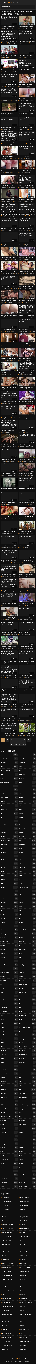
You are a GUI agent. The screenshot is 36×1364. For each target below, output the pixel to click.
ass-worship (8, 797)
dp (8, 1039)
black (8, 634)
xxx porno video (7, 1298)
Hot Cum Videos (7, 1236)
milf (15, 57)
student (27, 1066)
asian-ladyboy (8, 782)
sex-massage (27, 984)
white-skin (27, 1175)
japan (27, 782)
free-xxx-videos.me (8, 1291)
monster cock (31, 144)
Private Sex (5, 1205)
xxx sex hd (5, 1256)
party (27, 926)
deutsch (8, 1019)
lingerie (28, 663)
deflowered (8, 1011)
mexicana (27, 836)
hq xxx (22, 1209)
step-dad (27, 1042)
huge (27, 766)
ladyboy (28, 86)
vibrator (27, 1151)
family (8, 1066)
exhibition (8, 1054)
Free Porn (23, 1279)
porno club (5, 1259)
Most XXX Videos (7, 1263)
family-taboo (8, 1074)
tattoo (27, 1081)
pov (8, 28)
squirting (27, 1039)
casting (8, 922)
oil (27, 879)
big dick (10, 43)
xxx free (5, 1287)
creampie (15, 288)
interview (27, 778)
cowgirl (8, 953)
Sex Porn (5, 1349)
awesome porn (24, 1201)
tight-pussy (27, 1124)
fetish (30, 374)
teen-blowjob (27, 1097)
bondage (9, 446)
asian (3, 86)
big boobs (26, 230)
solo (9, 691)
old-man (27, 891)
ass (31, 28)
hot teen (23, 1263)
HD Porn (22, 1310)
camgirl (8, 914)
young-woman (27, 1186)
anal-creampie (8, 770)
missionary (27, 844)
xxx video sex (24, 1213)
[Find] (33, 7)
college (8, 937)
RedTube (23, 1283)
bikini (8, 871)
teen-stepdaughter (27, 1105)
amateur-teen (8, 759)
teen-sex (27, 1101)
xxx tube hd (24, 1221)
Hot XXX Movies (25, 1267)
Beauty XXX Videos (26, 1302)
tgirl (27, 1112)
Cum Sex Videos (7, 1275)
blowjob (4, 71)
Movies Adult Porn (7, 1306)
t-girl (27, 1074)
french (8, 1112)
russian (27, 976)
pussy (25, 288)
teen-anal (27, 1093)
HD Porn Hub (6, 1252)
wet (27, 432)
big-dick (8, 856)
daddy (8, 1000)
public (15, 576)
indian (31, 504)
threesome (29, 389)
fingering (8, 1089)
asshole (31, 562)
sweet (14, 446)
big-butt (8, 848)
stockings (27, 1058)
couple (13, 418)
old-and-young (27, 887)
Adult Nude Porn (7, 1302)
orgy (27, 906)
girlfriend (8, 1132)
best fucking (6, 1244)
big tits (4, 28)
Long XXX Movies (7, 1228)
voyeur (27, 1159)
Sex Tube (5, 1318)
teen (11, 57)
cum (27, 71)
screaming (27, 980)
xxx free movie (7, 1232)
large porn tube (7, 1314)
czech (8, 992)
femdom (8, 1081)
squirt (27, 1035)
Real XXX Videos (25, 1341)
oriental (27, 910)
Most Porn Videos (7, 1240)
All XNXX (23, 1345)
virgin (27, 1155)
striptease (27, 1062)
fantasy (8, 1077)
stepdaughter (27, 1054)
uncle (27, 1140)
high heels (5, 230)
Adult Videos (6, 1326)
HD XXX (22, 1306)
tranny (27, 1132)
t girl (12, 28)
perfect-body (27, 930)
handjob (21, 158)
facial (8, 1062)
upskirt (4, 576)
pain (27, 918)
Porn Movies (6, 1310)
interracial (27, 360)
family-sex (8, 1070)
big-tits (8, 867)
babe (26, 57)
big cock (4, 43)
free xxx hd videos (8, 1217)
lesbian (26, 374)
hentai (3, 504)
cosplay (8, 945)
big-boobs (8, 844)
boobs (32, 230)
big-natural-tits (8, 864)
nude (27, 871)
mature (28, 446)
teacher (27, 1085)
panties (32, 43)
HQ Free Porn (6, 1333)
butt (8, 910)
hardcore (21, 28)
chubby (8, 930)
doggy (8, 1027)
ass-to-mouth (8, 794)
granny (8, 1147)
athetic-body (8, 809)
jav (27, 790)
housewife (27, 762)
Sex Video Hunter (7, 1224)
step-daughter (27, 1046)
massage (27, 825)
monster (27, 852)
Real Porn (10, 2)
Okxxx (4, 1213)
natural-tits (27, 867)
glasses (8, 1136)
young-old (27, 1182)
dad (8, 996)
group (8, 1151)
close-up (8, 934)
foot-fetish (8, 1109)
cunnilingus (8, 980)
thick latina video (25, 1287)
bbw (8, 817)
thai (27, 1116)
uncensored (27, 1136)
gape (8, 1124)
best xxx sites (6, 1322)
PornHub (23, 1349)
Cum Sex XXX (6, 1201)
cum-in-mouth (8, 972)
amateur (26, 43)
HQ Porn (23, 1322)
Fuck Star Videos (25, 1314)
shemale (21, 86)
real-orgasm (27, 965)
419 (20, 744)
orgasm (27, 902)
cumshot (21, 71)
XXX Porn (23, 1275)
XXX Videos (5, 1209)
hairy (20, 288)
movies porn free (7, 1221)
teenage (27, 1109)
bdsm (3, 446)
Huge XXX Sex (24, 1294)
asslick (8, 805)
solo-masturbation (27, 1027)
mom (27, 848)
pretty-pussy (27, 949)
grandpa (8, 1144)
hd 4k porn (5, 1197)
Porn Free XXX (6, 1329)
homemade (8, 1182)
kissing (27, 797)
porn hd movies (7, 1279)
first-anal (8, 1093)
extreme (8, 1058)
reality (26, 201)
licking (26, 504)
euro (8, 1046)
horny (8, 1186)
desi (8, 1015)
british (8, 899)
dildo (8, 1023)
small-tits (27, 1019)
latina (27, 805)
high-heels (8, 1179)
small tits (31, 57)
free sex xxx (24, 1205)
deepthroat (8, 1004)
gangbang (8, 1120)
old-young (27, 895)
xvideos (22, 1224)
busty (9, 158)
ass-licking (8, 790)
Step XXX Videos (25, 1217)
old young (31, 648)
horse (29, 591)
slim (15, 302)
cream (8, 957)
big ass (13, 461)
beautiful (8, 825)
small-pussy (27, 1015)
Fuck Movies (6, 1341)
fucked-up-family (8, 1116)
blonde (32, 533)
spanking (21, 706)
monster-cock (27, 856)
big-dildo (8, 860)
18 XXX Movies (6, 1267)
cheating (14, 634)
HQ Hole (22, 1232)
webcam (28, 158)
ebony (8, 1042)
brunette (8, 902)
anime (8, 504)
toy (27, 1128)
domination (8, 1035)
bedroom (8, 832)
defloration (8, 1007)
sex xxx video (24, 1252)
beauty (8, 829)
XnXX (22, 1333)
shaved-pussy (27, 992)
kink (27, 794)
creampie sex (24, 1329)
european (8, 1050)
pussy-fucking (27, 961)
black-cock (8, 879)
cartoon (8, 918)
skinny (27, 187)
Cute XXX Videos (25, 1318)
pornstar (11, 345)
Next (24, 744)
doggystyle (11, 374)
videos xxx (23, 1337)
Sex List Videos (25, 1236)
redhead (27, 972)
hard (8, 1167)
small (27, 1011)
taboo (30, 288)
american (8, 762)
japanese (12, 144)
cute (8, 984)
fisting (8, 1105)
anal (27, 28)
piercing (32, 201)
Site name (23, 1244)
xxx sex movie (6, 1337)
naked (27, 860)
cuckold (15, 735)
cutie (8, 988)
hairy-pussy (8, 1159)
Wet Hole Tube (24, 1256)
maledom (27, 821)
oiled (27, 883)
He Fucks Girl (24, 1228)
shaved (31, 461)
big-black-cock (8, 840)
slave (27, 1004)
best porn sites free (8, 1345)
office (27, 875)
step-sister (27, 1050)
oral (3, 57)
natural (27, 864)
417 (11, 744)
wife (27, 1179)
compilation (8, 941)
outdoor (9, 576)
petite (21, 504)
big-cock (8, 852)
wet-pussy (27, 1171)
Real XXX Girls (24, 1197)
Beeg (3, 1294)
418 (16, 744)
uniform (27, 1144)
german (8, 1128)
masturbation (5, 115)
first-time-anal (8, 1101)
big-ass (8, 836)
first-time (8, 1097)
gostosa (8, 1140)
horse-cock (27, 759)
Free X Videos (6, 1271)
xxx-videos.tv (24, 1271)
